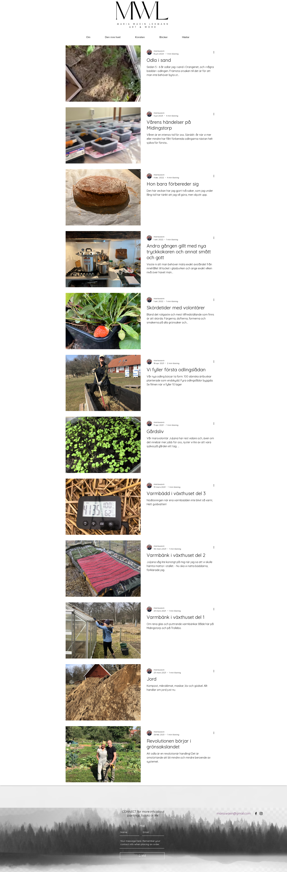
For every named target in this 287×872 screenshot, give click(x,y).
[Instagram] (261, 814)
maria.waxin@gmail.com (234, 813)
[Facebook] (256, 814)
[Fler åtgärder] (215, 52)
